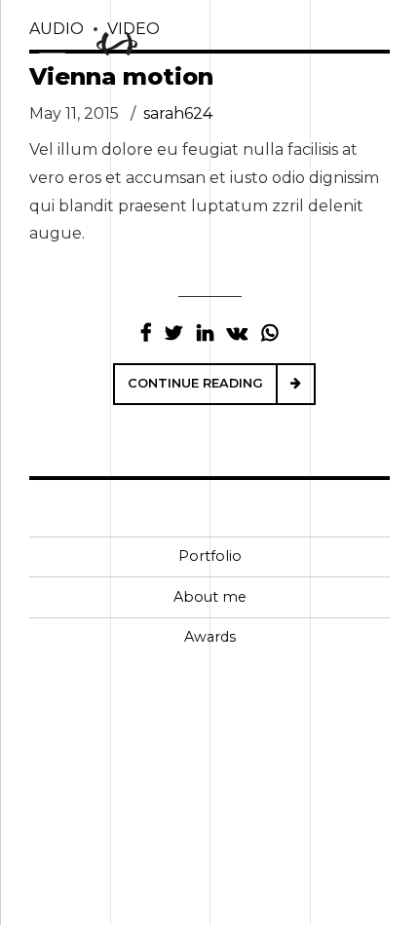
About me (210, 597)
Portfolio (210, 556)
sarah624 (177, 113)
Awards (210, 637)
